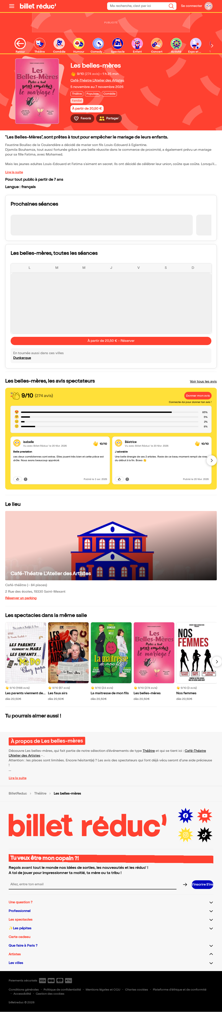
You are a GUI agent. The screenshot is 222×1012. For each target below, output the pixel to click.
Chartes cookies (136, 989)
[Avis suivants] (211, 460)
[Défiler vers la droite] (212, 46)
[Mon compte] (208, 6)
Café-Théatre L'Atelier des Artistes (97, 80)
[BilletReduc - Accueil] (38, 6)
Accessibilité (22, 994)
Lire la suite (14, 172)
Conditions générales (24, 989)
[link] (56, 442)
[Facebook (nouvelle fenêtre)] (185, 815)
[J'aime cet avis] (17, 479)
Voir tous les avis (203, 382)
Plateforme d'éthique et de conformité (179, 989)
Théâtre (149, 751)
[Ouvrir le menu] (13, 6)
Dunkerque (22, 358)
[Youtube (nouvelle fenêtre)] (204, 815)
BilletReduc (18, 793)
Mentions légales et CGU (103, 989)
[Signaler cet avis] (25, 479)
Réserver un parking (21, 598)
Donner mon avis (198, 395)
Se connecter (191, 6)
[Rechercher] (171, 6)
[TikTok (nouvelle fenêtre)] (204, 834)
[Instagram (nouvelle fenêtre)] (185, 834)
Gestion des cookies (50, 994)
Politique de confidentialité (62, 989)
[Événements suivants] (217, 661)
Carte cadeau (19, 937)
